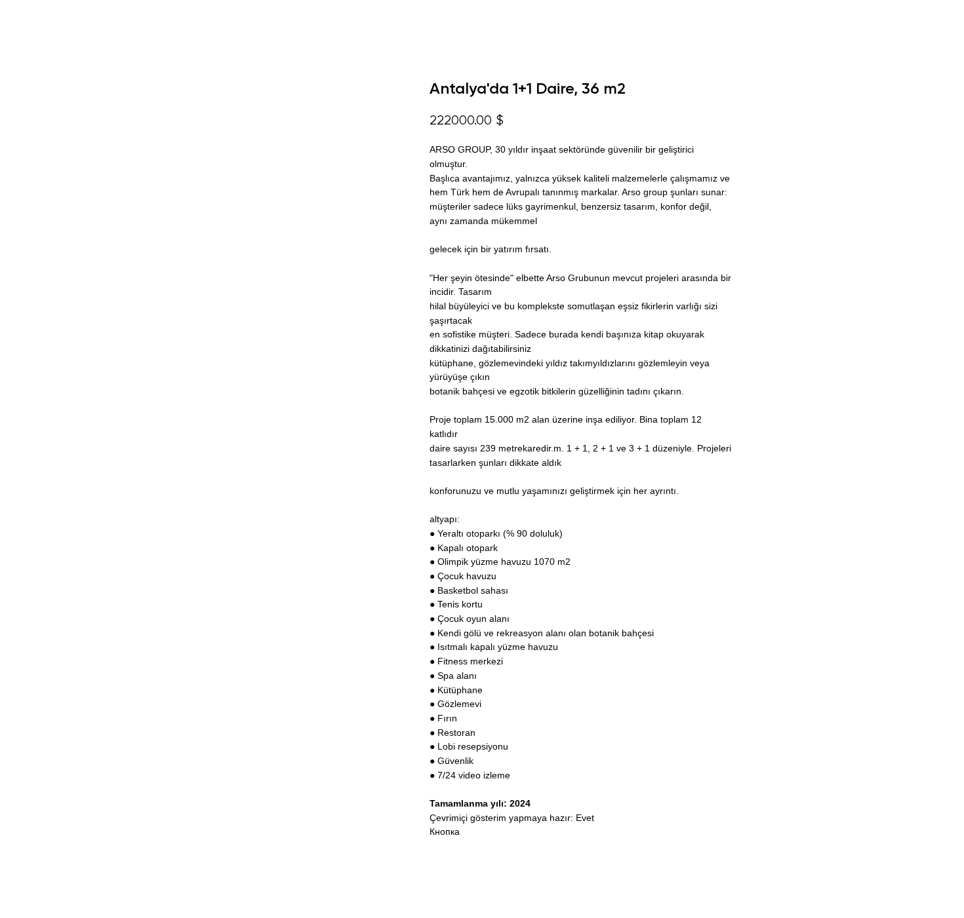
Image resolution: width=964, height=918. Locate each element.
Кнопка (445, 831)
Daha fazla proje (61, 19)
